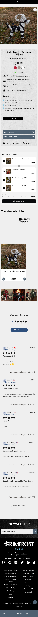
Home (18, 2)
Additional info (10, 136)
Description (9, 132)
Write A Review (19, 330)
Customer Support (10, 573)
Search (10, 597)
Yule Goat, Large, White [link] (20, 178)
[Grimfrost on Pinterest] (28, 562)
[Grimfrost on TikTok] (34, 562)
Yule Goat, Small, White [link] (20, 186)
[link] (8, 161)
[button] (7, 295)
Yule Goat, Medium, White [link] (21, 159)
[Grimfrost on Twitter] (22, 562)
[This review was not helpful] (33, 372)
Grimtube (28, 583)
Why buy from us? (28, 570)
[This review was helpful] (29, 372)
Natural (19, 67)
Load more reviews (19, 505)
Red (15, 67)
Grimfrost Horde (28, 573)
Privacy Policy (10, 588)
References (28, 579)
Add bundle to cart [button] (19, 201)
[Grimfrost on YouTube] (16, 562)
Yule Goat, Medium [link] (18, 169)
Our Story (10, 591)
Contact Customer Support (19, 558)
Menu (19, 613)
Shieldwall (28, 592)
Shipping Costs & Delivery (10, 580)
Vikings (28, 586)
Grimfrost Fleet (28, 576)
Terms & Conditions (10, 585)
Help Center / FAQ (10, 570)
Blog (10, 594)
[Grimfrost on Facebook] (9, 562)
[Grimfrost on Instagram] (3, 562)
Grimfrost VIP (28, 589)
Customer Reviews (10, 576)
